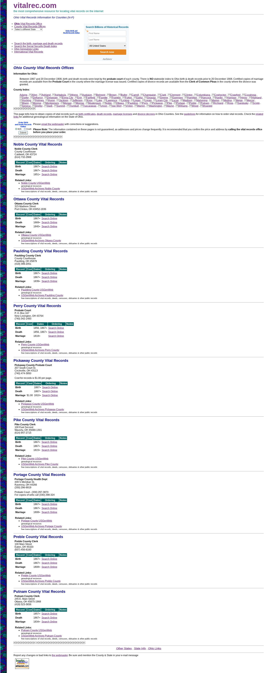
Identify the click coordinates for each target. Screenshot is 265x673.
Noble (108, 103)
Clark (163, 95)
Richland (218, 103)
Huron (51, 100)
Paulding (133, 103)
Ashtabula (60, 95)
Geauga (151, 97)
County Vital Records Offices (30, 26)
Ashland (46, 95)
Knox (89, 100)
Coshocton (220, 95)
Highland (256, 97)
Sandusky (243, 103)
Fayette (103, 97)
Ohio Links (154, 648)
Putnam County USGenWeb (36, 630)
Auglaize (87, 95)
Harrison (231, 97)
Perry (145, 103)
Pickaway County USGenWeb (37, 404)
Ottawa (120, 103)
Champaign (149, 95)
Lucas (175, 100)
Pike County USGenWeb (34, 458)
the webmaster (60, 655)
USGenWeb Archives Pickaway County (42, 409)
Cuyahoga (250, 95)
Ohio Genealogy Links (26, 49)
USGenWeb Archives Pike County (39, 464)
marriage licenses (122, 114)
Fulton (128, 97)
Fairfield (90, 97)
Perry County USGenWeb (35, 344)
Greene (164, 97)
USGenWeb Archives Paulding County (42, 295)
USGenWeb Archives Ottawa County (41, 240)
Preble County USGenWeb (36, 575)
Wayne (170, 106)
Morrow (80, 103)
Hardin (219, 97)
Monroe (37, 103)
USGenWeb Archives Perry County (40, 350)
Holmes (39, 100)
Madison (187, 100)
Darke (25, 97)
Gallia (139, 97)
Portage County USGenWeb (36, 520)
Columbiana (203, 95)
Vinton (129, 106)
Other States (124, 648)
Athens (74, 95)
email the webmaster (52, 124)
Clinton (188, 95)
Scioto (256, 103)
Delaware (52, 97)
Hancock (206, 97)
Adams (23, 95)
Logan (137, 100)
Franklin (116, 97)
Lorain (148, 100)
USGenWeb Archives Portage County (41, 526)
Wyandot (207, 106)
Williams (183, 106)
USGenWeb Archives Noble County (40, 188)
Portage (180, 103)
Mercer (250, 100)
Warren (141, 106)
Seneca (26, 106)
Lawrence (111, 100)
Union (104, 106)
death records (104, 114)
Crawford (235, 95)
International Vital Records (28, 51)
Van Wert (116, 106)
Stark (49, 106)
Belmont (100, 95)
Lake (99, 100)
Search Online (49, 166)
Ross (230, 103)
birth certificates (87, 114)
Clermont (175, 95)
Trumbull (74, 106)
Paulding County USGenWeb (37, 289)
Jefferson (78, 100)
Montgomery (52, 103)
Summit (61, 106)
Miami (25, 103)
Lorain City (162, 100)
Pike (169, 103)
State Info (140, 648)
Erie (79, 97)
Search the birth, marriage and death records (38, 43)
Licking (125, 100)
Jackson (63, 100)
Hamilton (192, 97)
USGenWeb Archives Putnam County (41, 636)
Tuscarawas (89, 106)
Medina (228, 100)
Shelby (38, 106)
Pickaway (157, 103)
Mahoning (202, 100)
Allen (34, 95)
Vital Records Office (28, 23)
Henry (244, 97)
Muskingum (94, 103)
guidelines (189, 114)
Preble (192, 103)
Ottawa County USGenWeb (36, 235)
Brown (113, 95)
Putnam (205, 103)
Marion (215, 100)
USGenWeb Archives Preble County (41, 581)
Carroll (135, 95)
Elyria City (67, 97)
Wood (195, 106)
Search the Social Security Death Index (35, 46)
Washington (155, 106)
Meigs (239, 100)
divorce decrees (146, 114)
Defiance (38, 97)
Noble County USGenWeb (35, 183)
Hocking (26, 100)
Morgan (67, 103)
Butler (124, 95)
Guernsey (177, 97)
